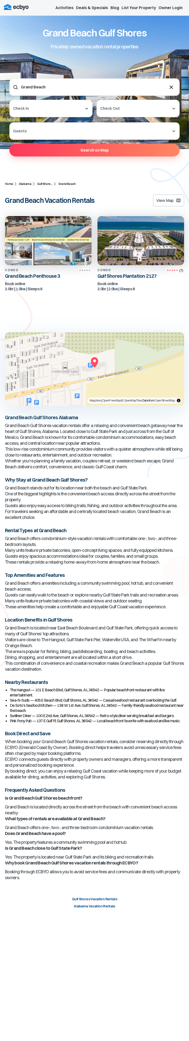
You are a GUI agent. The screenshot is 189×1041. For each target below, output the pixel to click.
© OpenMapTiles (131, 400)
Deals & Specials (92, 7)
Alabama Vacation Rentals (94, 906)
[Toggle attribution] (179, 400)
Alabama (25, 184)
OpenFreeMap (111, 400)
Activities (64, 7)
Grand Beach (67, 184)
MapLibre (95, 400)
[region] (94, 369)
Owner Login (170, 7)
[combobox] (51, 87)
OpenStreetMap (165, 400)
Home (9, 184)
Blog (114, 7)
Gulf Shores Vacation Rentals (94, 899)
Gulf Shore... (44, 184)
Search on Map (94, 150)
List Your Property (139, 7)
